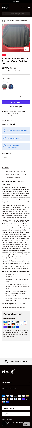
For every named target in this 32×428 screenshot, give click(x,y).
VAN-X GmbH (8, 419)
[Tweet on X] (7, 124)
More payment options (16, 106)
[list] (16, 38)
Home (3, 19)
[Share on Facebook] (11, 124)
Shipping (11, 71)
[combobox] (16, 13)
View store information (10, 116)
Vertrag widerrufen (15, 423)
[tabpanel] (16, 239)
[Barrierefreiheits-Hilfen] (4, 423)
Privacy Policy (14, 422)
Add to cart (21, 97)
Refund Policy (22, 422)
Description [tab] (5, 167)
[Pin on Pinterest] (14, 124)
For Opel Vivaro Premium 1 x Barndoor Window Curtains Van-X (15, 21)
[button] (25, 7)
